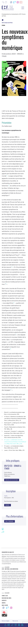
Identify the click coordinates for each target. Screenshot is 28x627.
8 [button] (10, 348)
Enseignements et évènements (10, 14)
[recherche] (3, 2)
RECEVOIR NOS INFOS (6, 598)
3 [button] (8, 185)
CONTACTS (4, 600)
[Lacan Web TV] (21, 2)
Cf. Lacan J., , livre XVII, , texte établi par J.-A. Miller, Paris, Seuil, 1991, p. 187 (15, 441)
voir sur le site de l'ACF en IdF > (11, 480)
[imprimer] (3, 529)
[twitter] (14, 2)
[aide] (6, 2)
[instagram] (17, 2)
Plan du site (15, 620)
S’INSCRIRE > (7, 505)
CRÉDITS (4, 603)
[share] (3, 532)
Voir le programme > (9, 521)
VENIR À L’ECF (5, 596)
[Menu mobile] (22, 8)
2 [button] (6, 175)
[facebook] (11, 2)
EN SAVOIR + (7, 567)
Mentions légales (5, 620)
